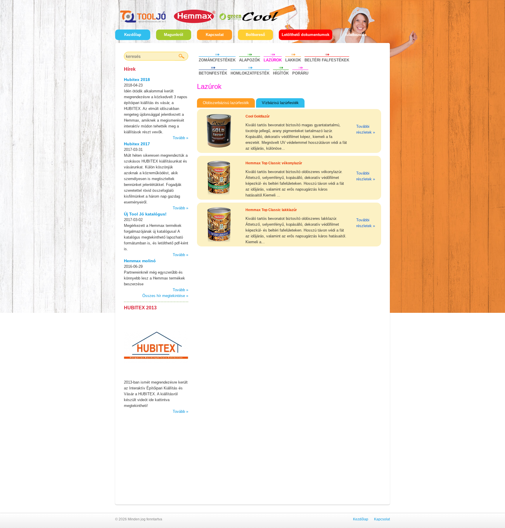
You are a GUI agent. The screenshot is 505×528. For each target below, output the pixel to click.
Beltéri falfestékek (327, 60)
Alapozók (249, 60)
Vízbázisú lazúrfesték (280, 103)
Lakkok (293, 60)
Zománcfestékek (217, 60)
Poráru (300, 73)
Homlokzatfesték (250, 73)
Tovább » (180, 138)
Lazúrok (273, 60)
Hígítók (281, 73)
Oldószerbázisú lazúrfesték (226, 103)
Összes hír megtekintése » (165, 296)
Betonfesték (213, 73)
